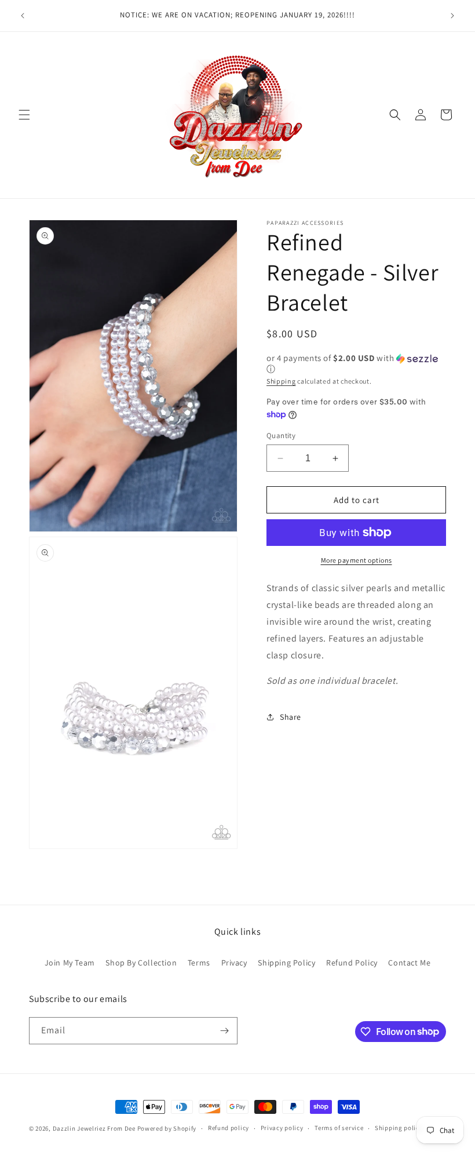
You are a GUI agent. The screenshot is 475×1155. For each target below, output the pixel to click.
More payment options (356, 560)
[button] (24, 114)
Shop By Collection (141, 962)
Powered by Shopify (167, 1128)
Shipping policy (399, 1128)
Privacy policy (282, 1128)
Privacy (234, 962)
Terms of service (339, 1128)
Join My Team (70, 962)
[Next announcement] (452, 15)
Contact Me (409, 962)
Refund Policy (352, 962)
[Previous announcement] (22, 15)
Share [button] (290, 717)
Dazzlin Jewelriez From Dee (95, 1128)
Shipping (281, 381)
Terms (199, 962)
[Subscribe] (224, 1030)
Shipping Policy (286, 962)
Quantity (280, 435)
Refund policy (228, 1128)
